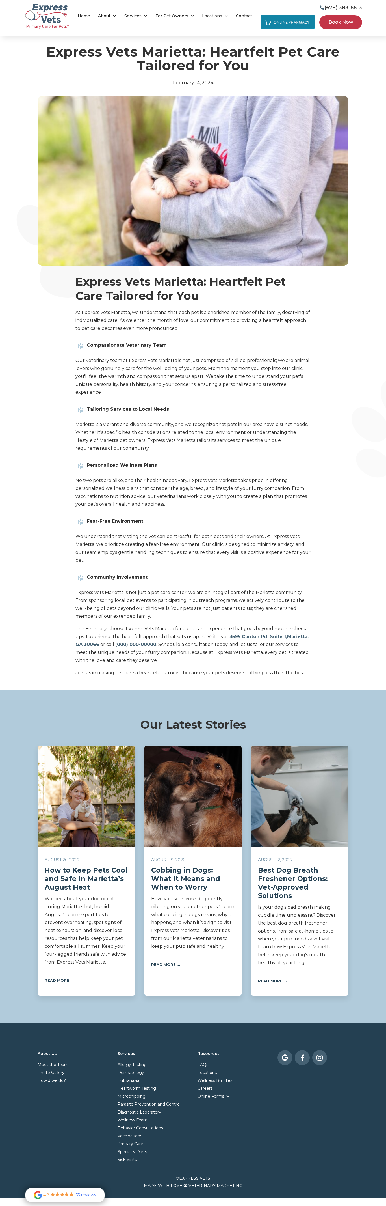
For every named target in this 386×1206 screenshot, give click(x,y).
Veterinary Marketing (215, 1185)
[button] (107, 15)
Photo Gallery (51, 1072)
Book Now (214, 38)
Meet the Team (53, 1064)
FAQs (203, 1064)
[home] (46, 16)
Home (84, 15)
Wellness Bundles (215, 1080)
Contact (244, 15)
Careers (205, 1088)
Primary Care (174, 38)
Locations (207, 1072)
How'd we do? (52, 1080)
